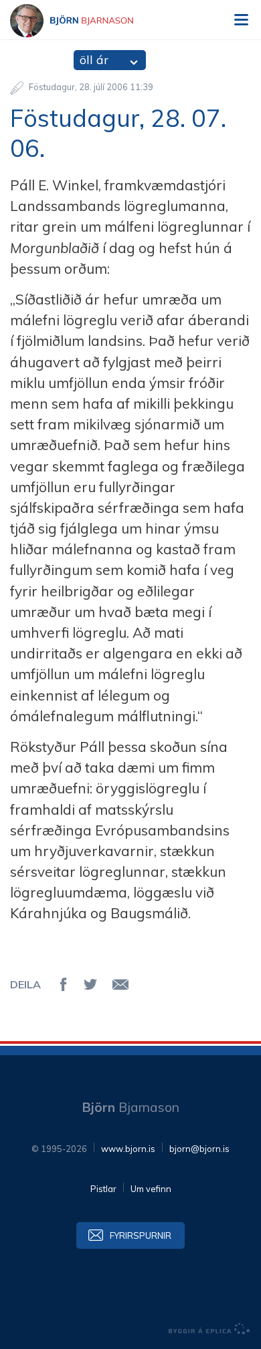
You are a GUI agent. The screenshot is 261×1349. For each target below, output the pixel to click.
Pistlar (103, 1188)
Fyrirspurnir (140, 1235)
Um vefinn (150, 1188)
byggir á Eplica (209, 1329)
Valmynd (241, 20)
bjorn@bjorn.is (199, 1148)
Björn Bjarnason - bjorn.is (83, 20)
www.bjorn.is (128, 1148)
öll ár (94, 59)
